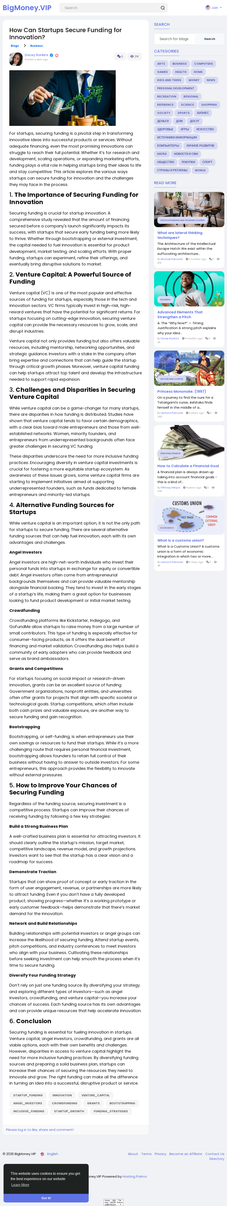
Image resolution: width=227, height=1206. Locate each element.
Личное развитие (200, 146)
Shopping (209, 105)
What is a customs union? (180, 540)
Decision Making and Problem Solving (182, 220)
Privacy (161, 1153)
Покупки (188, 162)
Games (162, 72)
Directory (216, 1158)
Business (36, 46)
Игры (185, 129)
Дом (179, 121)
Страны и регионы (172, 170)
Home (198, 72)
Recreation (166, 96)
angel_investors (27, 1103)
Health (180, 72)
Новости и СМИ (186, 154)
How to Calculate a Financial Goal (188, 466)
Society (163, 113)
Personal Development (175, 88)
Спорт (207, 162)
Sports (184, 113)
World (200, 170)
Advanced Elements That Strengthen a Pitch (180, 315)
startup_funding (28, 1095)
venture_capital (96, 1095)
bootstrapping (122, 1103)
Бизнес (203, 113)
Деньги (163, 121)
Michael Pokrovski (172, 259)
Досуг (195, 121)
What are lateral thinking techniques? (179, 235)
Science (187, 105)
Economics (167, 528)
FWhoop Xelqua (170, 487)
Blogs (15, 46)
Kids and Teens (169, 80)
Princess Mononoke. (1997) (181, 391)
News (211, 80)
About (133, 1153)
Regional (191, 96)
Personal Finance (170, 453)
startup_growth (69, 1111)
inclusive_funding (28, 1111)
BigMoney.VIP (27, 8)
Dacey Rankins (36, 55)
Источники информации (177, 137)
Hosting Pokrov (135, 1176)
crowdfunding (64, 1103)
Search (209, 39)
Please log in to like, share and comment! (40, 1129)
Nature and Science (171, 379)
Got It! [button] (46, 1198)
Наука (162, 154)
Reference (165, 105)
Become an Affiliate (186, 1153)
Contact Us (214, 1153)
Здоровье (165, 129)
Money (194, 80)
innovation (62, 1095)
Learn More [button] (20, 1185)
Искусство (205, 129)
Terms (147, 1153)
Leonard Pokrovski (172, 413)
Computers (203, 64)
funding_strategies (111, 1111)
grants (93, 1103)
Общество (165, 162)
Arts (161, 64)
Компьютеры (168, 146)
